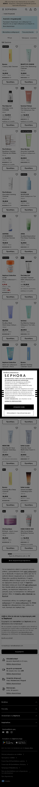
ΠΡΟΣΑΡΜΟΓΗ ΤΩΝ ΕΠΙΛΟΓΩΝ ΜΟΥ (19, 413)
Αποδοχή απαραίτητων (11, 372)
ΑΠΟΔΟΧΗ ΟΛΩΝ (19, 407)
